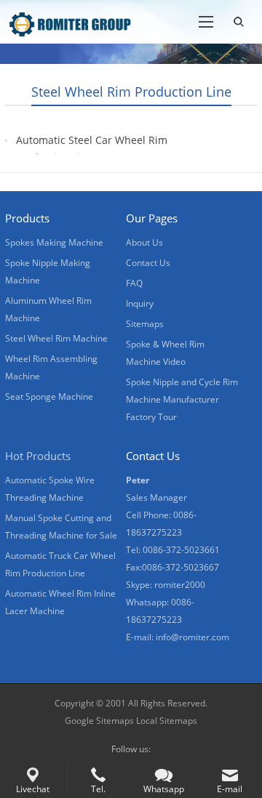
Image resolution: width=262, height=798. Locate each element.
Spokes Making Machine (54, 242)
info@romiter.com (192, 637)
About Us (144, 242)
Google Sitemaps (99, 720)
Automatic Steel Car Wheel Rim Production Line (91, 148)
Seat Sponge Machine (49, 396)
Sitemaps (145, 324)
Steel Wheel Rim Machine (56, 338)
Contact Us (148, 263)
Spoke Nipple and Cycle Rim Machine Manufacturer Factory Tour (182, 399)
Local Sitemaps (166, 720)
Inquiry (140, 303)
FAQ (134, 283)
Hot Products (38, 455)
